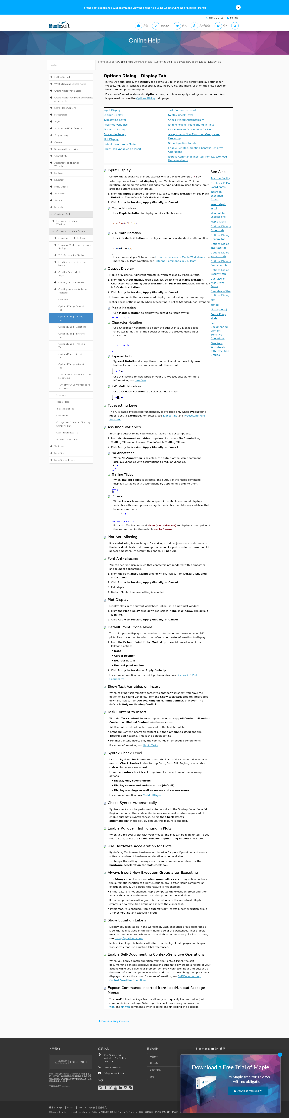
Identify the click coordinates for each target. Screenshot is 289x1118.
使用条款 (105, 1112)
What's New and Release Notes (70, 83)
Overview (63, 299)
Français (71, 1107)
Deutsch (82, 1107)
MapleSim (59, 453)
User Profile (62, 415)
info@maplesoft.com (114, 1073)
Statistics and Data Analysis (68, 128)
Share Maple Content (65, 107)
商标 (141, 1112)
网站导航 (149, 1112)
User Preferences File (67, 432)
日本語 (92, 1107)
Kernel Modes (63, 401)
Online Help (125, 61)
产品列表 (154, 1056)
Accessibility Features (67, 439)
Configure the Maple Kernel (72, 238)
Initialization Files (65, 408)
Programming (61, 135)
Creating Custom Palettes (71, 282)
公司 (152, 1076)
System (58, 200)
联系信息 (103, 1048)
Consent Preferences (127, 1112)
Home (102, 61)
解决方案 (154, 1063)
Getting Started (62, 77)
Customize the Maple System (70, 231)
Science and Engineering (66, 148)
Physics (58, 121)
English (60, 1107)
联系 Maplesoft (216, 18)
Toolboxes (59, 446)
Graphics (59, 142)
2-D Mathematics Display (71, 255)
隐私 (113, 1112)
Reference (59, 193)
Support (112, 61)
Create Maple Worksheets (67, 90)
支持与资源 (155, 1069)
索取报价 (233, 18)
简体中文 (102, 1107)
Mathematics (60, 114)
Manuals (58, 207)
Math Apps (59, 172)
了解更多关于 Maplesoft (59, 1086)
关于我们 (54, 1048)
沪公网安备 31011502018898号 (171, 1112)
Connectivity (60, 155)
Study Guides (61, 186)
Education (59, 179)
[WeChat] (130, 1088)
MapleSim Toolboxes (64, 460)
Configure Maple (62, 214)
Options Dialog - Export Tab (72, 326)
